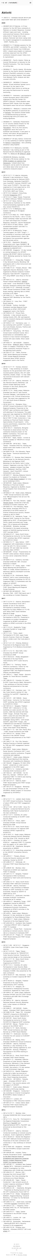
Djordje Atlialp (22, 1255)
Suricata (8, 112)
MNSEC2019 (7, 246)
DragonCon (14, 195)
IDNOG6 (24, 281)
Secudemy (7, 127)
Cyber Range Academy (17, 479)
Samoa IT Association (12, 142)
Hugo (21, 1253)
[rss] (16, 1250)
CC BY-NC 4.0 (16, 1248)
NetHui (6, 1166)
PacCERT (14, 1123)
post (27, 637)
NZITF (22, 211)
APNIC (5, 1231)
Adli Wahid (16, 1246)
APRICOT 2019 (18, 344)
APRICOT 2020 (25, 154)
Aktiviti (6, 12)
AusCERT (14, 1203)
